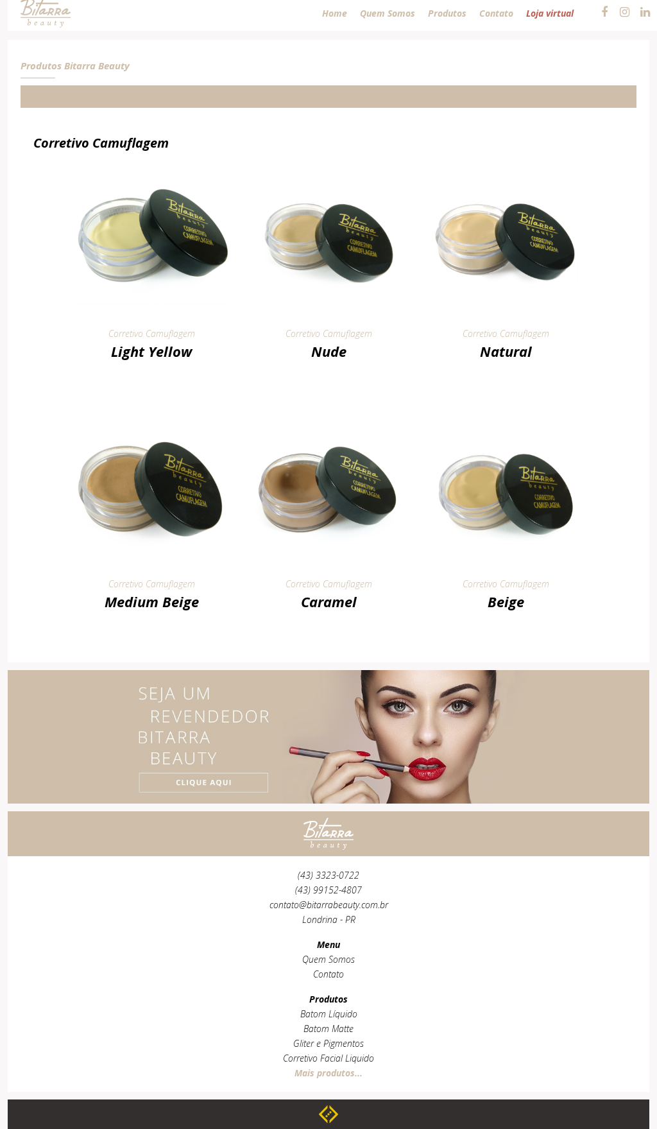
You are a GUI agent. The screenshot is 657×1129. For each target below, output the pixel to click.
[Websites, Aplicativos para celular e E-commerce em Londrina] (328, 1114)
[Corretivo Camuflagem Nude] (328, 166)
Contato (328, 974)
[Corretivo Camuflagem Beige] (505, 417)
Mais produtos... (328, 1073)
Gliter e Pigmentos (328, 1043)
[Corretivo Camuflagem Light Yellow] (151, 166)
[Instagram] (625, 12)
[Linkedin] (645, 12)
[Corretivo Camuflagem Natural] (505, 166)
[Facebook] (604, 12)
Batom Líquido (328, 1014)
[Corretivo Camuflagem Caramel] (328, 417)
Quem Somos (328, 959)
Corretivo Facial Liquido (328, 1058)
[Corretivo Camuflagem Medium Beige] (151, 417)
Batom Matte (328, 1028)
